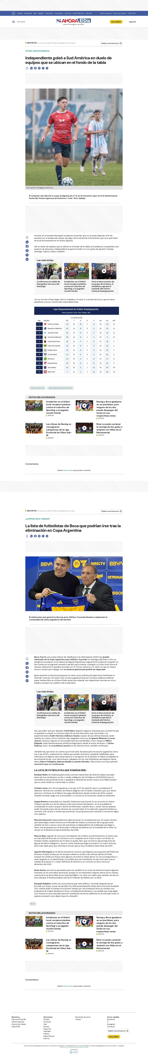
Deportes (49, 13)
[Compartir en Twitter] (39, 68)
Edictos (89, 13)
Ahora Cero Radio (119, 13)
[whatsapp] (31, 68)
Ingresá (132, 21)
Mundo (41, 13)
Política (68, 13)
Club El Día (131, 13)
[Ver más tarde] (27, 68)
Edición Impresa (105, 13)
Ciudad (19, 13)
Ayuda (86, 1047)
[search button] (13, 13)
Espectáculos (78, 13)
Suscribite (116, 21)
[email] (43, 68)
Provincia (28, 13)
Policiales (59, 13)
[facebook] (35, 68)
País (35, 13)
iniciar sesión (68, 470)
